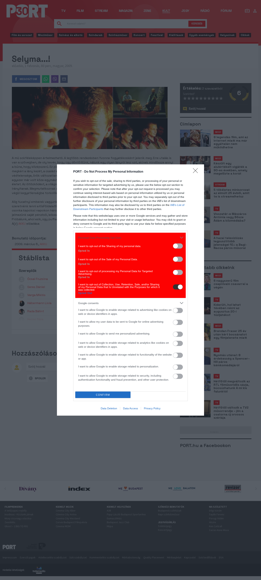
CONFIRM (103, 394)
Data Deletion (109, 408)
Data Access (130, 408)
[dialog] (130, 290)
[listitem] (130, 238)
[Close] (196, 171)
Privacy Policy (152, 408)
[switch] (178, 246)
